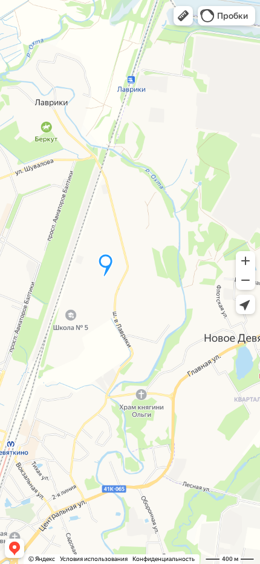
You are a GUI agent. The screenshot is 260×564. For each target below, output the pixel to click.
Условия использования (94, 559)
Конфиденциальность (163, 559)
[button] (183, 15)
